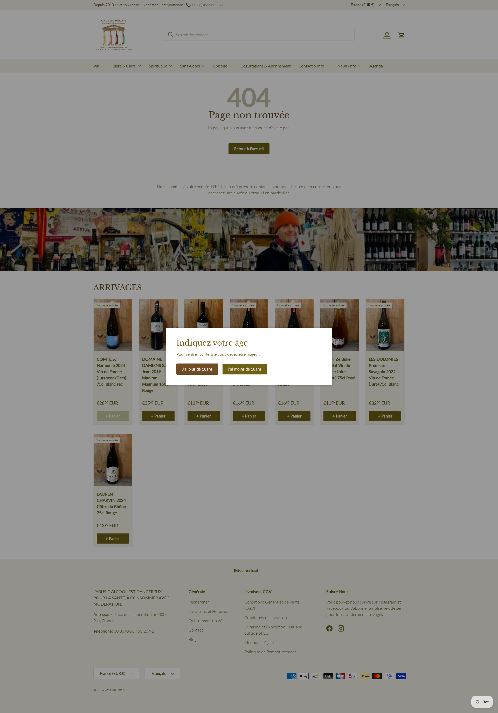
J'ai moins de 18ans (244, 369)
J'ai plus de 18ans (197, 369)
